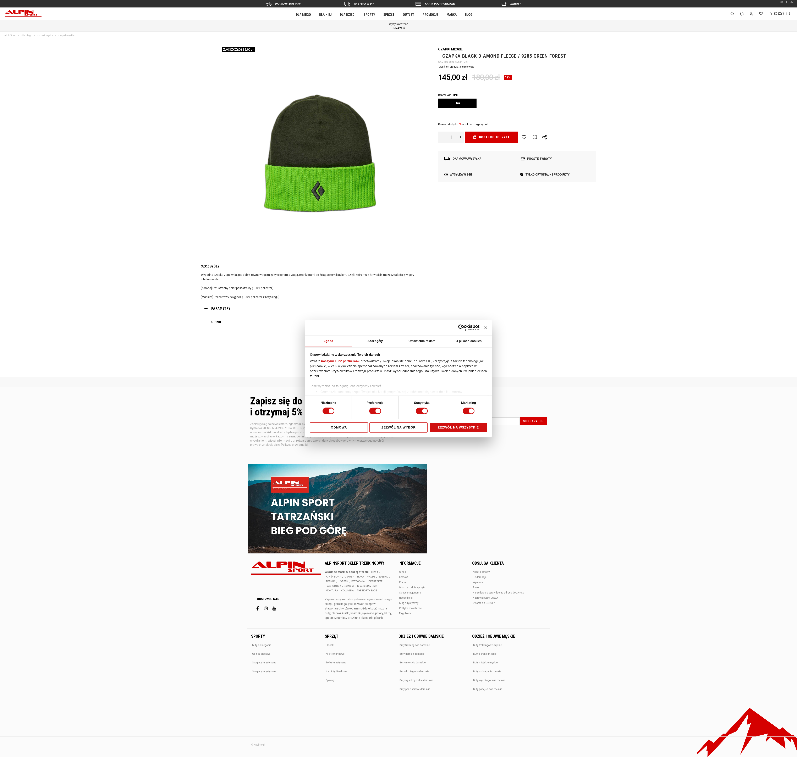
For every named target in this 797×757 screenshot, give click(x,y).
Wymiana (478, 582)
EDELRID (383, 576)
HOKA (360, 576)
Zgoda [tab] (328, 341)
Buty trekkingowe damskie (415, 645)
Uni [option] (457, 103)
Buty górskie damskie (412, 653)
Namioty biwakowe (336, 671)
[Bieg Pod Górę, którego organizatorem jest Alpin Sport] (337, 509)
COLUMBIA (347, 590)
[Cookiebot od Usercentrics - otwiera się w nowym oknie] (461, 327)
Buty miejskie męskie (485, 662)
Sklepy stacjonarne (410, 592)
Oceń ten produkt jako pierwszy (456, 66)
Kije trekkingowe (335, 653)
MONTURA (332, 590)
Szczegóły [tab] (375, 341)
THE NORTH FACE (367, 590)
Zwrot (476, 587)
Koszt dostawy (481, 571)
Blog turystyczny (408, 603)
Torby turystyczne (336, 662)
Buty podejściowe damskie (415, 689)
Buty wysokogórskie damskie (416, 680)
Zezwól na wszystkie (458, 427)
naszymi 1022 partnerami (340, 361)
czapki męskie (67, 35)
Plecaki (330, 645)
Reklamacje (480, 577)
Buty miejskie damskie (413, 662)
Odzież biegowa (261, 653)
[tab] (309, 308)
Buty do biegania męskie (487, 671)
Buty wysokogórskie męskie (489, 680)
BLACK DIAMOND (367, 586)
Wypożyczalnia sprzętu (412, 587)
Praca (402, 582)
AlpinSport (10, 35)
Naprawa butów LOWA (485, 597)
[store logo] (23, 13)
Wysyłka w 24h (364, 3)
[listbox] (517, 104)
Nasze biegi (406, 597)
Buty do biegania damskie (414, 671)
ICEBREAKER (375, 581)
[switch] (375, 411)
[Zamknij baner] (485, 327)
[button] (441, 137)
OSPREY (349, 576)
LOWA (374, 572)
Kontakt (403, 577)
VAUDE (371, 576)
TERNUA (330, 581)
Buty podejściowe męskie (487, 689)
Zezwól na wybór (398, 427)
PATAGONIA (358, 581)
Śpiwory (330, 680)
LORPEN (343, 581)
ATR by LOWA (333, 576)
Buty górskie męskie (484, 653)
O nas (402, 571)
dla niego (27, 35)
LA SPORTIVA (333, 586)
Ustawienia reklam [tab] (421, 341)
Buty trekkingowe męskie (487, 645)
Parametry (221, 308)
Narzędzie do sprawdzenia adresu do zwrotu (498, 592)
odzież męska (45, 35)
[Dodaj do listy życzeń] (524, 137)
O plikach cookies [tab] (469, 341)
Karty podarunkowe (440, 3)
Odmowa (339, 427)
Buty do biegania (261, 645)
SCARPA (349, 586)
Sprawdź (398, 28)
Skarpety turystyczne (264, 662)
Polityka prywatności (410, 608)
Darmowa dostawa (288, 3)
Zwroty (515, 3)
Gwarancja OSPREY (484, 603)
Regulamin (405, 613)
